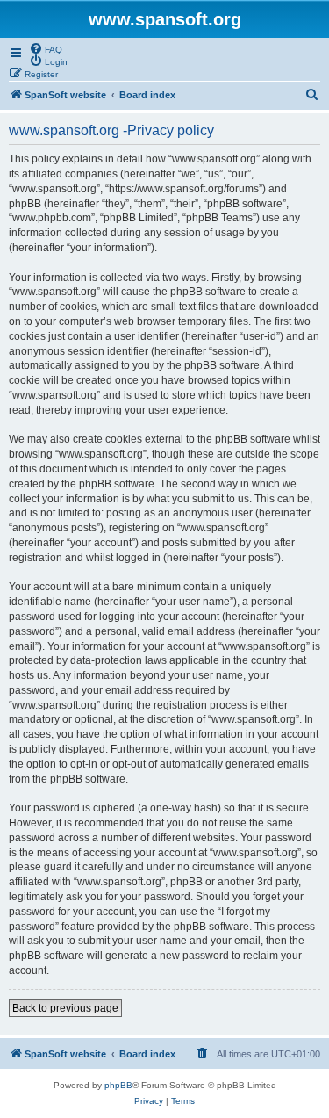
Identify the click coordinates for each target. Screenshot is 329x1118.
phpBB (118, 1085)
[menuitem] (45, 48)
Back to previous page (65, 1008)
